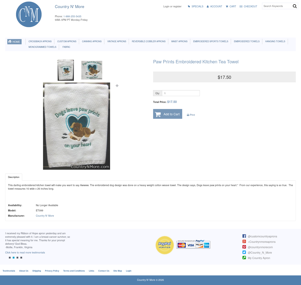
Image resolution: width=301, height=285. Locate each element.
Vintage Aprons (116, 41)
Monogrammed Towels (42, 46)
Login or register (172, 6)
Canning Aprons (91, 41)
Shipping (36, 270)
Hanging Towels (274, 41)
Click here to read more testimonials (25, 252)
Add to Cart (172, 114)
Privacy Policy (52, 270)
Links (91, 270)
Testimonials (9, 270)
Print (192, 115)
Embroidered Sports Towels (210, 41)
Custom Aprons (66, 41)
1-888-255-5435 (72, 16)
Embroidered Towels (246, 41)
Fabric (65, 46)
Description (13, 177)
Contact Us (103, 270)
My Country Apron (259, 258)
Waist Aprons (178, 41)
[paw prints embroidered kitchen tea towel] (76, 126)
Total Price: (165, 102)
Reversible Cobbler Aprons (148, 41)
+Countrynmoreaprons (262, 242)
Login (128, 270)
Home (16, 41)
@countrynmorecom (260, 247)
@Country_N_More (260, 252)
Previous (9, 247)
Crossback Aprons (40, 41)
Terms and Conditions (74, 270)
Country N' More (45, 215)
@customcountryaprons (262, 236)
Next (65, 247)
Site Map (117, 270)
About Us (23, 270)
